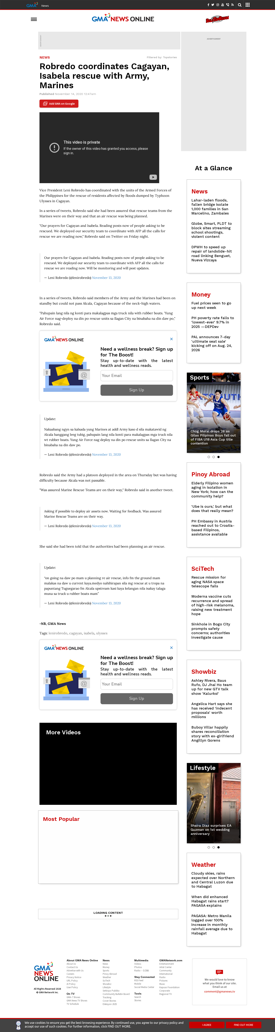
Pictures (163, 980)
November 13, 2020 (106, 277)
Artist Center (165, 967)
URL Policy (72, 980)
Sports (106, 970)
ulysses (101, 633)
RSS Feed (138, 980)
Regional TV (165, 994)
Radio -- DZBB (141, 970)
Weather (107, 977)
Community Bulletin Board (116, 994)
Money (106, 967)
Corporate (164, 990)
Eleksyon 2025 (110, 1004)
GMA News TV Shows (77, 1000)
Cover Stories (109, 1000)
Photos (138, 967)
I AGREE (206, 1024)
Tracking (107, 997)
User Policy (72, 987)
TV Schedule (73, 1004)
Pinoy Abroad (110, 973)
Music (162, 984)
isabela (89, 633)
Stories (137, 1000)
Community (165, 970)
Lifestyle (107, 987)
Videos (137, 963)
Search (137, 997)
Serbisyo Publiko (111, 990)
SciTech (106, 980)
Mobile (137, 983)
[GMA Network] (32, 4)
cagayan (75, 633)
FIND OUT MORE (243, 1024)
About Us (71, 963)
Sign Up (136, 390)
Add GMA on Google (59, 104)
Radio (162, 977)
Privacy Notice (74, 977)
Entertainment (166, 963)
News (45, 5)
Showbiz (107, 984)
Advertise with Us (75, 970)
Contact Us (72, 967)
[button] (208, 457)
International (165, 973)
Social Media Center (144, 987)
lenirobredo (58, 633)
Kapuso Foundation (169, 987)
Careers (70, 973)
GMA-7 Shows (73, 997)
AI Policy (71, 984)
